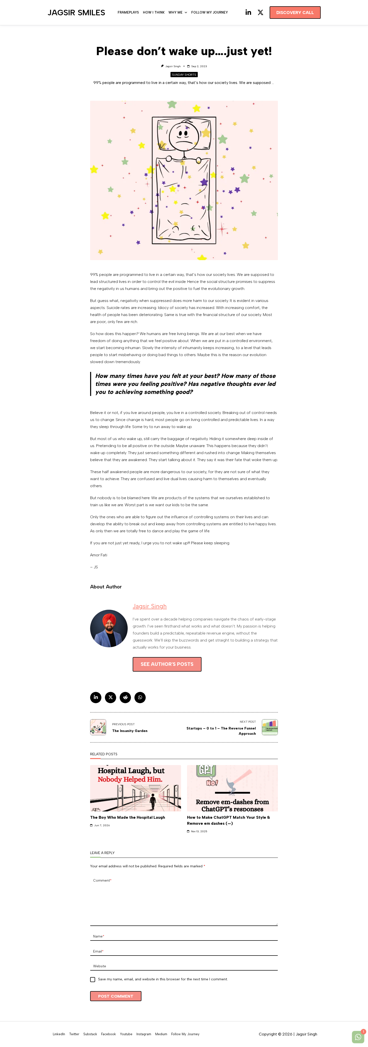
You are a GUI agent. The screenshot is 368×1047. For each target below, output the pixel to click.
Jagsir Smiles (76, 12)
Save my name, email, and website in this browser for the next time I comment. (163, 979)
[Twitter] (260, 13)
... (273, 82)
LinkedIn (59, 1034)
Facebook (108, 1034)
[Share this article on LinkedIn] (95, 697)
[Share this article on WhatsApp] (140, 697)
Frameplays (128, 12)
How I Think (153, 12)
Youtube (126, 1034)
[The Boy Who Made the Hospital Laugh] (135, 788)
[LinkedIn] (248, 13)
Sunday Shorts (184, 74)
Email (98, 951)
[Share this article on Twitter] (110, 697)
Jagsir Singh (173, 66)
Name (98, 936)
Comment (102, 880)
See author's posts (167, 664)
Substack (90, 1034)
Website (99, 966)
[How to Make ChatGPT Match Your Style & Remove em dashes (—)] (232, 788)
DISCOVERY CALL (295, 12)
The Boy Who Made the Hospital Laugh (127, 817)
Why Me (175, 12)
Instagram (143, 1034)
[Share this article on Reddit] (125, 697)
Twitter (74, 1034)
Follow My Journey (209, 12)
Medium (161, 1034)
